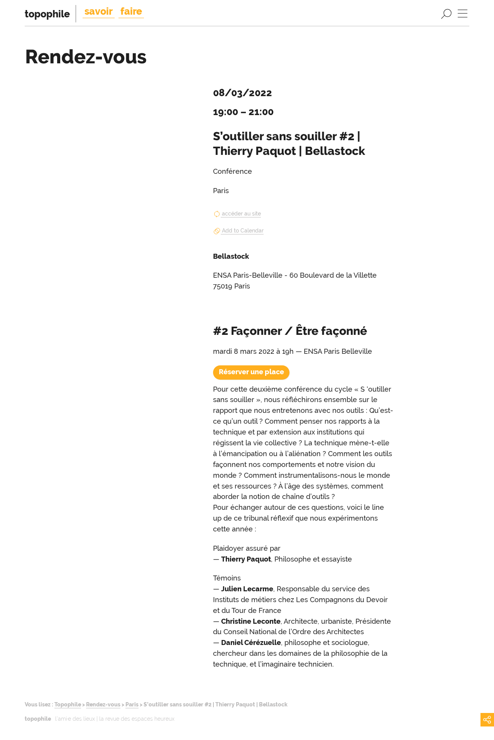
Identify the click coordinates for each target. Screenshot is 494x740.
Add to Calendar (243, 230)
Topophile (67, 704)
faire (131, 11)
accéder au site (241, 213)
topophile (47, 14)
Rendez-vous (103, 704)
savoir (99, 11)
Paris (132, 704)
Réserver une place (251, 372)
